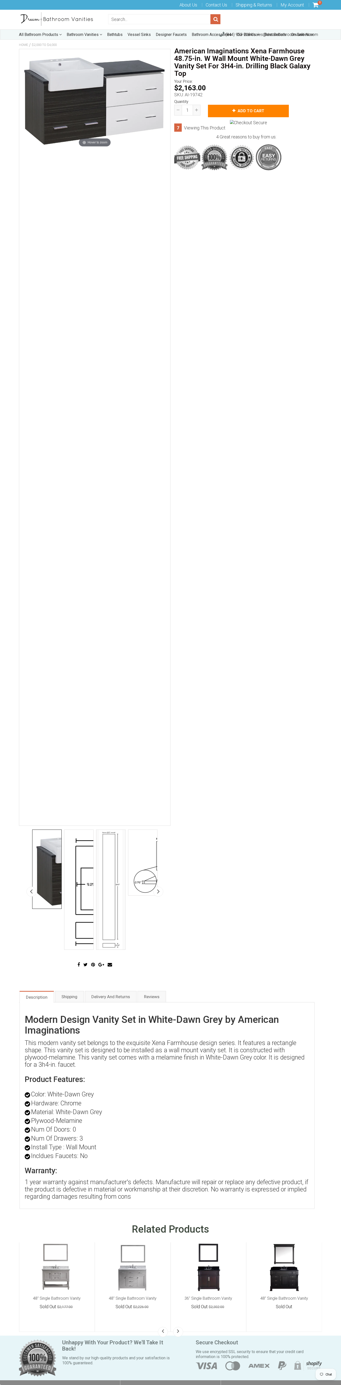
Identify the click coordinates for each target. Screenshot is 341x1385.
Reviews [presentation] (152, 996)
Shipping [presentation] (69, 996)
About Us (188, 4)
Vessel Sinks (139, 34)
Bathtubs (115, 34)
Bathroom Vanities (83, 34)
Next (158, 892)
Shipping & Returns (254, 4)
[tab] (36, 996)
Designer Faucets (171, 34)
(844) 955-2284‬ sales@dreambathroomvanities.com (271, 34)
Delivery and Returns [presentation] (110, 996)
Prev (31, 892)
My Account (292, 4)
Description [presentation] (36, 997)
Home (23, 45)
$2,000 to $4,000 (44, 45)
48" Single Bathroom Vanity (57, 1298)
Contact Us (216, 4)
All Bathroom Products (39, 34)
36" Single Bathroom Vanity (208, 1298)
